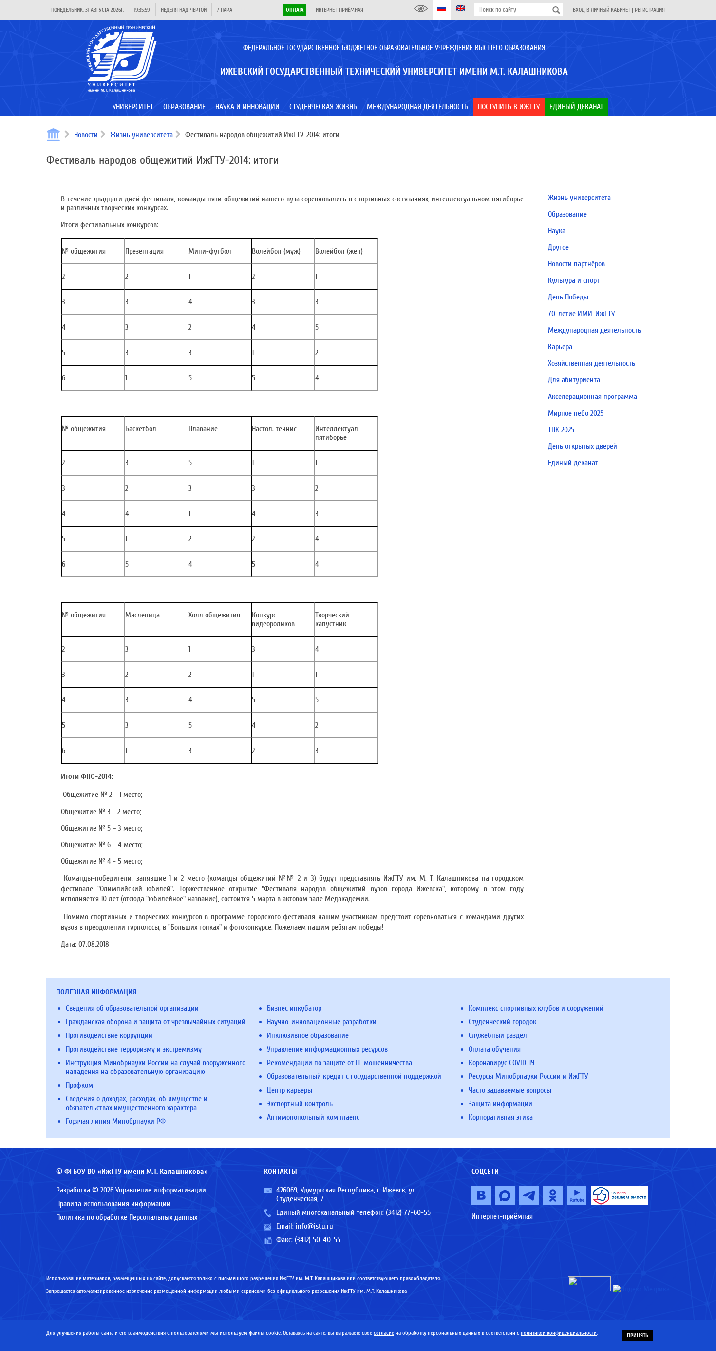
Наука (556, 230)
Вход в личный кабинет (601, 9)
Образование (567, 214)
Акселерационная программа (592, 396)
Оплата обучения (495, 1049)
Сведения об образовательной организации (132, 1008)
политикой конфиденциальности (559, 1333)
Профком (79, 1085)
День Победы (568, 297)
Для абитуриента (574, 380)
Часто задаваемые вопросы (510, 1090)
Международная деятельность (594, 330)
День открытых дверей (582, 446)
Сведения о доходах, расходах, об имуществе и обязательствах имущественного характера (136, 1103)
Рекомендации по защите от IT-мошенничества (339, 1062)
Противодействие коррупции (109, 1035)
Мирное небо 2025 (575, 413)
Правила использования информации (113, 1203)
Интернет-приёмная (339, 9)
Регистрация (650, 9)
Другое (558, 247)
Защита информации (500, 1103)
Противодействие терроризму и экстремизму (134, 1049)
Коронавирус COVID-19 (501, 1062)
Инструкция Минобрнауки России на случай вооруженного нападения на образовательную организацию (155, 1067)
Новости (86, 134)
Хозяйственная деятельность (591, 363)
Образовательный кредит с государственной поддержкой (354, 1076)
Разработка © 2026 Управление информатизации (131, 1190)
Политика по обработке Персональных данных (126, 1217)
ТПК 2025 (561, 429)
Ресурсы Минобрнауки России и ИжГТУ (528, 1076)
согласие (384, 1333)
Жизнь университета (141, 134)
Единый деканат (573, 462)
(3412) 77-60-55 (408, 1212)
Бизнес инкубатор (294, 1008)
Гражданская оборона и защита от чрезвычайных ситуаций (155, 1021)
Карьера (560, 346)
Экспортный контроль (300, 1103)
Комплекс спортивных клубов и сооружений (536, 1008)
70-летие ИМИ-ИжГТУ (581, 313)
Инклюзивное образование (308, 1035)
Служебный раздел (498, 1035)
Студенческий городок (502, 1021)
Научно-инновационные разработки (322, 1021)
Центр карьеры (289, 1090)
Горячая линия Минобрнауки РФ (116, 1121)
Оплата (294, 9)
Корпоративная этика (501, 1117)
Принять (637, 1335)
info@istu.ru (314, 1226)
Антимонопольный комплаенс (313, 1117)
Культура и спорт (574, 280)
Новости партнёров (576, 263)
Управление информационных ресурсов (327, 1049)
